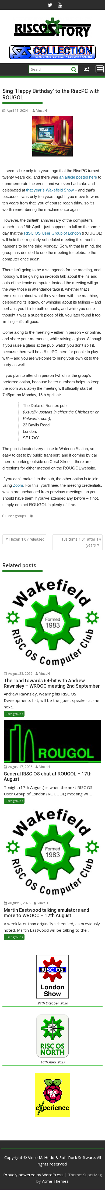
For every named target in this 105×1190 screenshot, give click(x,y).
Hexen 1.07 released (26, 539)
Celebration (59, 516)
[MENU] (100, 69)
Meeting (90, 516)
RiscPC (7, 522)
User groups (16, 516)
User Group (39, 522)
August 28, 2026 (19, 673)
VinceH (41, 110)
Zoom (18, 485)
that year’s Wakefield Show (50, 190)
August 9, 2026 (18, 903)
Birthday (41, 516)
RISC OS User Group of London (52, 233)
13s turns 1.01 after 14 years (81, 542)
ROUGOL (21, 522)
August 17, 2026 (19, 766)
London (76, 516)
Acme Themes (55, 1181)
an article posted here (78, 177)
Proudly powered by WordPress (33, 1174)
